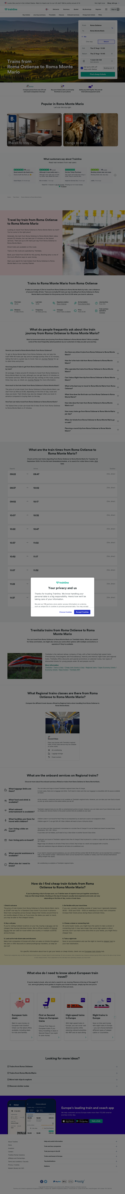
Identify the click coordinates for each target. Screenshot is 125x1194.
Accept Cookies (82, 612)
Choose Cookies (65, 612)
